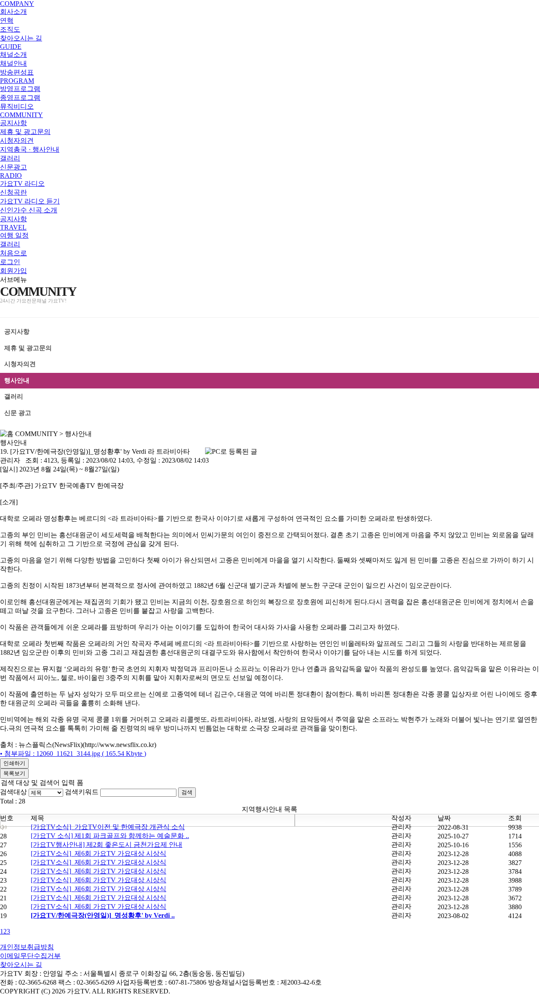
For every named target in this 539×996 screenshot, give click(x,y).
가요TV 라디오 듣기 (30, 201)
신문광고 (13, 167)
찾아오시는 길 (21, 38)
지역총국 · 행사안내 (29, 149)
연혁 (6, 20)
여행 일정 (14, 235)
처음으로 (13, 253)
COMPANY (17, 3)
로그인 (10, 261)
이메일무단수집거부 (30, 955)
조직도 (10, 29)
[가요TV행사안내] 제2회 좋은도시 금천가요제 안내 (106, 844)
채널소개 (13, 54)
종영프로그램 (20, 97)
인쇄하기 (14, 763)
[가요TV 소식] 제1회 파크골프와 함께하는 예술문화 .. (110, 835)
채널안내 (13, 63)
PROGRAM (17, 80)
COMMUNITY (21, 114)
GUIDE (10, 46)
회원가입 (13, 270)
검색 (186, 792)
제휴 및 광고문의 (25, 131)
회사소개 (13, 11)
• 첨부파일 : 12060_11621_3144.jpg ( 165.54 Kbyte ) (73, 753)
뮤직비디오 (17, 106)
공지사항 (13, 122)
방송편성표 (17, 72)
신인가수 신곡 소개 (28, 210)
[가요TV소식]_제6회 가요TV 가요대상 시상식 (98, 853)
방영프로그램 (20, 88)
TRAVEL (13, 227)
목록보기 (14, 773)
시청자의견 (17, 140)
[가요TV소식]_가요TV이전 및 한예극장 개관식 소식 (108, 826)
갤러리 (10, 158)
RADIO (11, 175)
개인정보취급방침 (27, 946)
